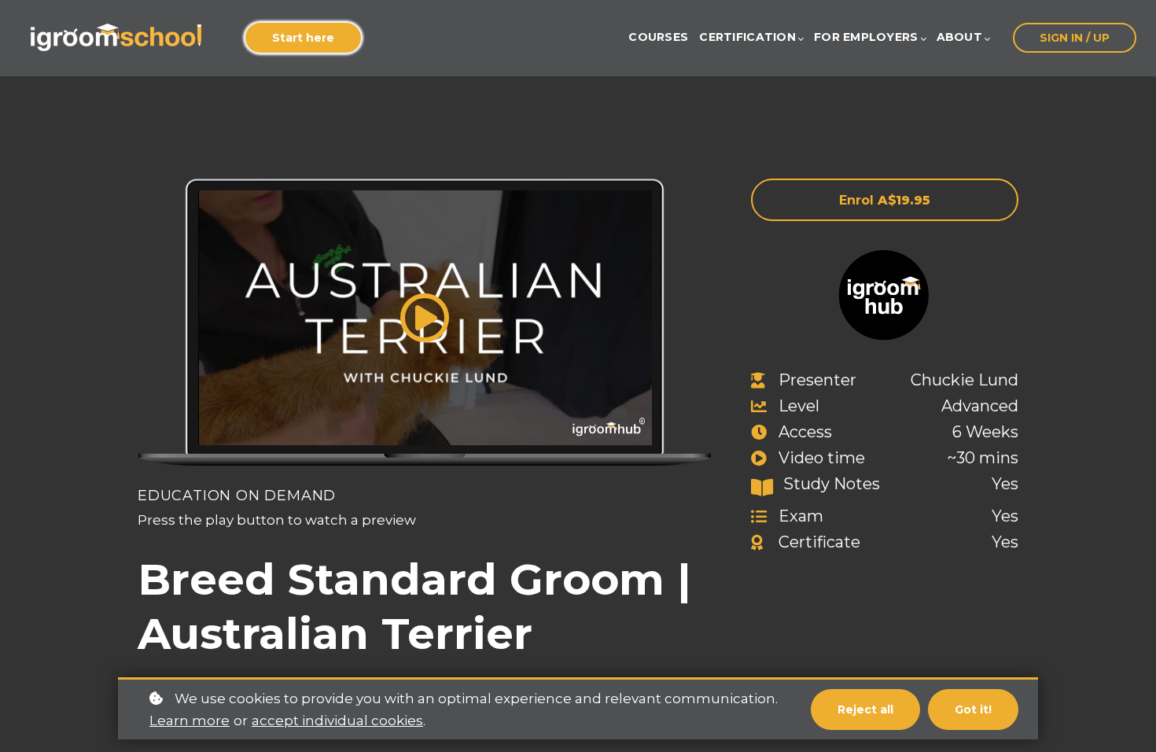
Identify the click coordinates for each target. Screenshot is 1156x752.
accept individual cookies (337, 720)
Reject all (865, 709)
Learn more (189, 720)
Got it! (973, 709)
